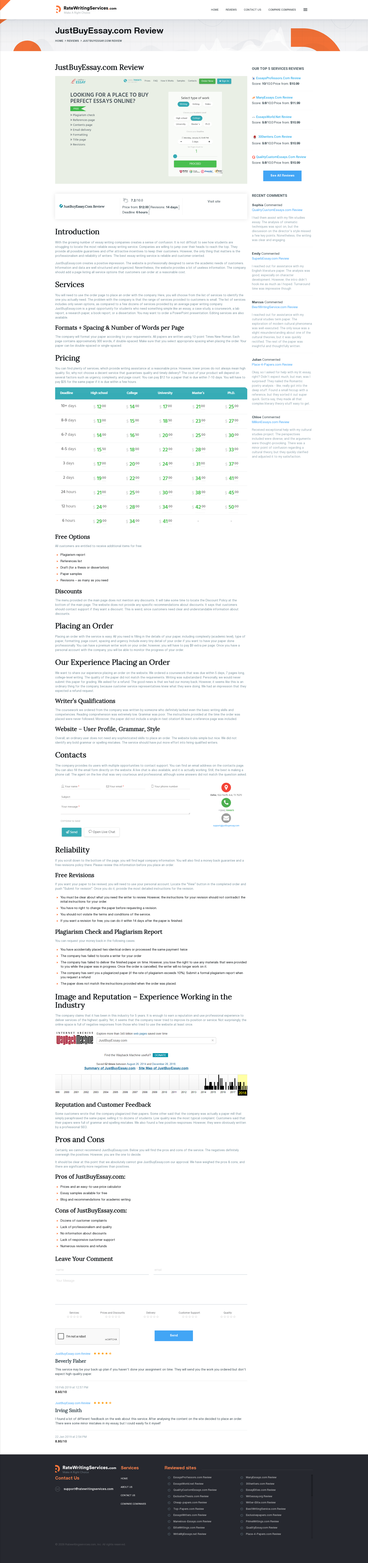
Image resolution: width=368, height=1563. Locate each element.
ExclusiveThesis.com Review (190, 1496)
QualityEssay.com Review (261, 1528)
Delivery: (151, 1312)
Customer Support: (189, 1312)
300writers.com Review (260, 1484)
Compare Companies (282, 10)
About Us (126, 1487)
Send (174, 1335)
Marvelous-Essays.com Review (192, 1521)
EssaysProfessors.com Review (192, 1477)
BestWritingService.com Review (275, 307)
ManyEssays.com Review (261, 1477)
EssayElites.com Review (261, 1490)
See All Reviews (282, 175)
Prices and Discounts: (112, 1312)
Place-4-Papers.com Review (272, 364)
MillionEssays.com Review (270, 422)
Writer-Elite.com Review (261, 1502)
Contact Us (252, 10)
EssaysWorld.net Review (188, 1484)
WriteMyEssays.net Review (189, 1534)
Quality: (228, 1312)
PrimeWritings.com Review (262, 1521)
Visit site (214, 201)
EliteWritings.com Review (189, 1528)
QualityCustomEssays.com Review (277, 210)
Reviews (231, 10)
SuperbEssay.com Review (270, 258)
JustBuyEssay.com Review (73, 1353)
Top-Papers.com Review (188, 1509)
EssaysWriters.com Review (189, 1515)
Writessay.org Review (259, 1496)
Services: (74, 1312)
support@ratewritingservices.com (88, 1489)
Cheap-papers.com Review (190, 1502)
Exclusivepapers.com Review (263, 1515)
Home (214, 10)
